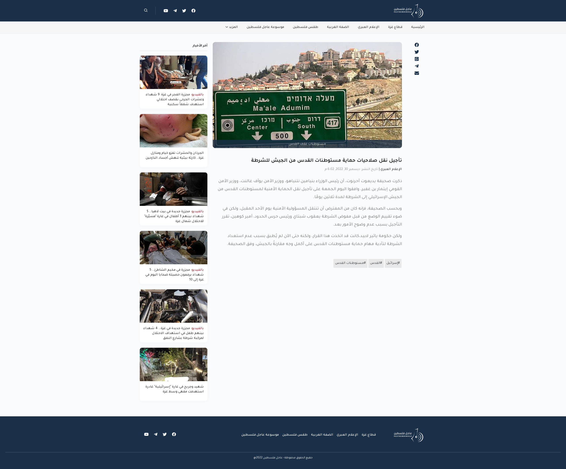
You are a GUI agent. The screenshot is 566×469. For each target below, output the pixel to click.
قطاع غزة (395, 27)
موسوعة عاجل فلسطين (265, 27)
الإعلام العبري (368, 27)
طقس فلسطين (305, 27)
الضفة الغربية (338, 27)
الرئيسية (417, 27)
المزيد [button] (233, 27)
